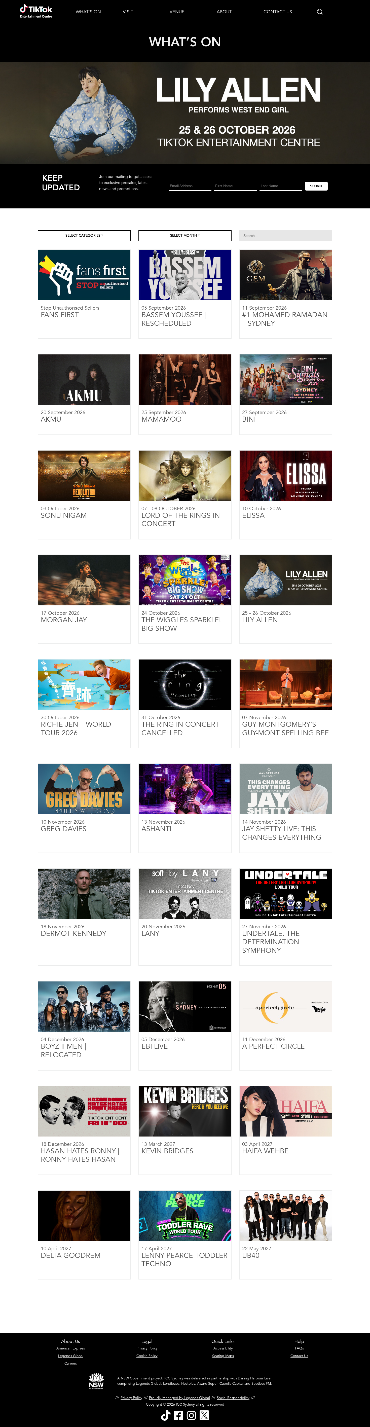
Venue (177, 12)
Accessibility (223, 1348)
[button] (320, 12)
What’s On (88, 12)
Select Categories (82, 235)
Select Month (183, 235)
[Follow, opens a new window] (165, 1415)
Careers (70, 1363)
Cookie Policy (147, 1356)
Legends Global (70, 1356)
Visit (128, 12)
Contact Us (278, 12)
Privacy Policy (147, 1348)
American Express (70, 1348)
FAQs (299, 1348)
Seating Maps (223, 1356)
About (224, 12)
